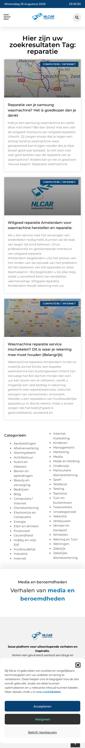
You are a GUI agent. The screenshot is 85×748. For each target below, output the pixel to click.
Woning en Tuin (65, 539)
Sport (57, 479)
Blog (17, 494)
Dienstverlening (26, 508)
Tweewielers (62, 507)
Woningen (61, 544)
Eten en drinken (26, 526)
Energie (20, 521)
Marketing (61, 452)
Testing (58, 488)
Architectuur (23, 457)
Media (58, 456)
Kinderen (60, 443)
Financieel (22, 531)
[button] (78, 665)
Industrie (21, 554)
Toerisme (60, 493)
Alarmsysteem (25, 452)
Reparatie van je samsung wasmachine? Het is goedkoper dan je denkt (42, 110)
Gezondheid (23, 535)
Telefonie (60, 484)
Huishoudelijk (25, 549)
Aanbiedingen (25, 443)
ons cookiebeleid (48, 692)
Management (63, 447)
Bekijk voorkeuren (42, 732)
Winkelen (60, 534)
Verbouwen (62, 521)
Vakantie (60, 516)
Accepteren (42, 706)
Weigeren (42, 719)
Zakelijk (59, 548)
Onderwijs (61, 466)
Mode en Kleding (66, 461)
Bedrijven (21, 489)
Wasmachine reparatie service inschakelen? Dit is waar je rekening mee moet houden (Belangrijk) (40, 349)
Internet (20, 558)
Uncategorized (64, 512)
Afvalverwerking (26, 448)
